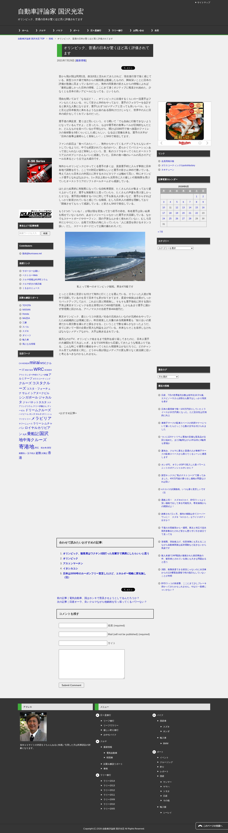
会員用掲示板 (167, 161)
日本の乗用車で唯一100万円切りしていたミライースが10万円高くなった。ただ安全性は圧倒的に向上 (184, 412)
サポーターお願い (31, 271)
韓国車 (110, 757)
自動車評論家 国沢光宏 (51, 11)
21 (190, 213)
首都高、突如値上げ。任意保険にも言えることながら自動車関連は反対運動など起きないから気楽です (183, 544)
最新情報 (81, 60)
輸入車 (25, 339)
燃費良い (23, 453)
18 (170, 213)
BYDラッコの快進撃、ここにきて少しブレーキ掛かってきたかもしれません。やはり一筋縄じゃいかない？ (183, 586)
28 (190, 218)
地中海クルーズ (33, 440)
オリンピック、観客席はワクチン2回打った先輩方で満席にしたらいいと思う (106, 553)
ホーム (25, 30)
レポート (164, 771)
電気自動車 (112, 753)
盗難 (38, 453)
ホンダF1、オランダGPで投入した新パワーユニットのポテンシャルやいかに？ (183, 466)
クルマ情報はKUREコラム (35, 279)
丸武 (25, 434)
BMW (165, 743)
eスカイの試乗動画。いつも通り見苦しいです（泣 (183, 491)
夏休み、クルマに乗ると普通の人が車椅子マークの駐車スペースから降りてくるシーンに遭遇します (183, 453)
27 (183, 218)
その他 (166, 800)
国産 (162, 776)
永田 (157, 30)
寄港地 (26, 446)
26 (177, 218)
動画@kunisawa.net (32, 253)
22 (196, 213)
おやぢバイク (109, 735)
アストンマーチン (73, 563)
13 (183, 207)
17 (163, 213)
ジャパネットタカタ (35, 402)
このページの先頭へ (212, 826)
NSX (27, 370)
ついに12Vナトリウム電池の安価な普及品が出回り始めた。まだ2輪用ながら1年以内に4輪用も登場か (183, 440)
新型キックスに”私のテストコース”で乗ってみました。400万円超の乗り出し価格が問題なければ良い (183, 478)
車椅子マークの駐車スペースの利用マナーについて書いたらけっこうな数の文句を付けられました (183, 426)
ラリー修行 (117, 30)
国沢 (44, 433)
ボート (76, 30)
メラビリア (41, 418)
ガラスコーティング (41, 379)
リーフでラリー (110, 725)
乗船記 (33, 433)
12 (177, 207)
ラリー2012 (109, 790)
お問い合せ (138, 30)
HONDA (25, 363)
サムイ (26, 393)
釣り (162, 767)
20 (183, 213)
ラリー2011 (109, 795)
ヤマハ (166, 786)
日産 (165, 796)
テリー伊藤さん (40, 406)
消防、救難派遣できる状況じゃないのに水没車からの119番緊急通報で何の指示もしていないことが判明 (183, 572)
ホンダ (32, 414)
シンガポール (28, 397)
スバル (25, 327)
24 (163, 218)
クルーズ (25, 383)
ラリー (37, 423)
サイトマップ (203, 2)
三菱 (24, 322)
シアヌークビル (40, 393)
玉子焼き (31, 453)
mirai (35, 362)
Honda (25, 314)
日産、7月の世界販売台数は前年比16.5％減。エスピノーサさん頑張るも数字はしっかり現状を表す (183, 398)
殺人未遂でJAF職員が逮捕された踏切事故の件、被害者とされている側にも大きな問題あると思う (183, 558)
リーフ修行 (108, 721)
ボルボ (39, 414)
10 (163, 207)
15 (196, 207)
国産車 (163, 721)
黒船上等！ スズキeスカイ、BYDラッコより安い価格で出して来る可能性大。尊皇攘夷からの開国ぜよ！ (183, 503)
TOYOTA (26, 305)
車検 (105, 768)
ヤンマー (167, 782)
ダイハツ (26, 335)
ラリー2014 (109, 781)
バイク (59, 30)
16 (203, 207)
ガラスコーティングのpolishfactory (178, 165)
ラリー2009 (109, 799)
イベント (164, 757)
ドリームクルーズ (38, 410)
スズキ (25, 331)
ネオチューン (167, 169)
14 (190, 207)
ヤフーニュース (26, 424)
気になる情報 (28, 344)
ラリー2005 (109, 809)
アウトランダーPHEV (28, 375)
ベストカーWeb (30, 275)
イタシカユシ (70, 568)
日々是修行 (95, 30)
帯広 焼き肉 (41, 448)
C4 (20, 363)
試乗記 (44, 453)
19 (177, 213)
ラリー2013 (109, 785)
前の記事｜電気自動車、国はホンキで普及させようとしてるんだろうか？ (98, 598)
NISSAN (26, 309)
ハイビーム (24, 414)
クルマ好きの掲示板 (32, 284)
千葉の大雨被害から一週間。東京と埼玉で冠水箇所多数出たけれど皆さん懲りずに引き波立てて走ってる (183, 531)
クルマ (42, 30)
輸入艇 (163, 807)
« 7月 (160, 232)
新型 (49, 448)
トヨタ (166, 791)
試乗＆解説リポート (113, 764)
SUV (31, 370)
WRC (39, 369)
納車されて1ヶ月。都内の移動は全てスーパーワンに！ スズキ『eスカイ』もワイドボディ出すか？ (183, 517)
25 (170, 218)
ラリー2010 (109, 804)
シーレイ (167, 812)
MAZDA (26, 318)
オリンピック (70, 558)
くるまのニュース (31, 288)
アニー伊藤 (43, 375)
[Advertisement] (105, 385)
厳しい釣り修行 (110, 730)
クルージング (166, 762)
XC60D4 (48, 370)
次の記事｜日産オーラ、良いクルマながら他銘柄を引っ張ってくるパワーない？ (102, 601)
